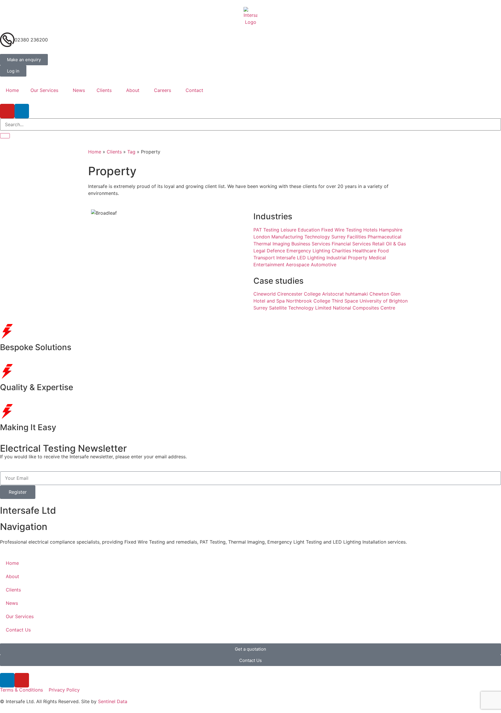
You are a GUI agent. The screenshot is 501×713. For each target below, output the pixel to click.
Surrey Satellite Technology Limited (292, 308)
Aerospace (297, 264)
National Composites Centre (364, 308)
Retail (378, 244)
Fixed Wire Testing (341, 230)
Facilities (356, 237)
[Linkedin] (21, 111)
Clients (104, 90)
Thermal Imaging (271, 244)
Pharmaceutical (384, 237)
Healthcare (364, 251)
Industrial (336, 257)
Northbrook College (308, 301)
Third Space (345, 301)
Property (357, 257)
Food (383, 251)
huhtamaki (356, 294)
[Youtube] (7, 111)
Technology (317, 237)
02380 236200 (31, 40)
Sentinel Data (112, 701)
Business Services (310, 244)
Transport (264, 257)
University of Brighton (384, 301)
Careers (162, 90)
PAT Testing (266, 230)
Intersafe (285, 257)
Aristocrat (333, 294)
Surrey (338, 237)
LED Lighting (311, 257)
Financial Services (351, 244)
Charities (341, 251)
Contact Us (18, 630)
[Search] (5, 135)
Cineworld (264, 294)
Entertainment (268, 264)
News (79, 90)
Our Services (44, 90)
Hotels (370, 230)
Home (12, 90)
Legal (259, 251)
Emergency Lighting (308, 251)
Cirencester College (299, 294)
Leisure (288, 230)
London (261, 237)
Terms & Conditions (21, 690)
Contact (194, 90)
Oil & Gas (396, 244)
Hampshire (390, 230)
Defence (276, 251)
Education (309, 230)
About (132, 90)
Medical (377, 257)
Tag (131, 152)
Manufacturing (287, 237)
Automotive (323, 264)
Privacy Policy (64, 690)
